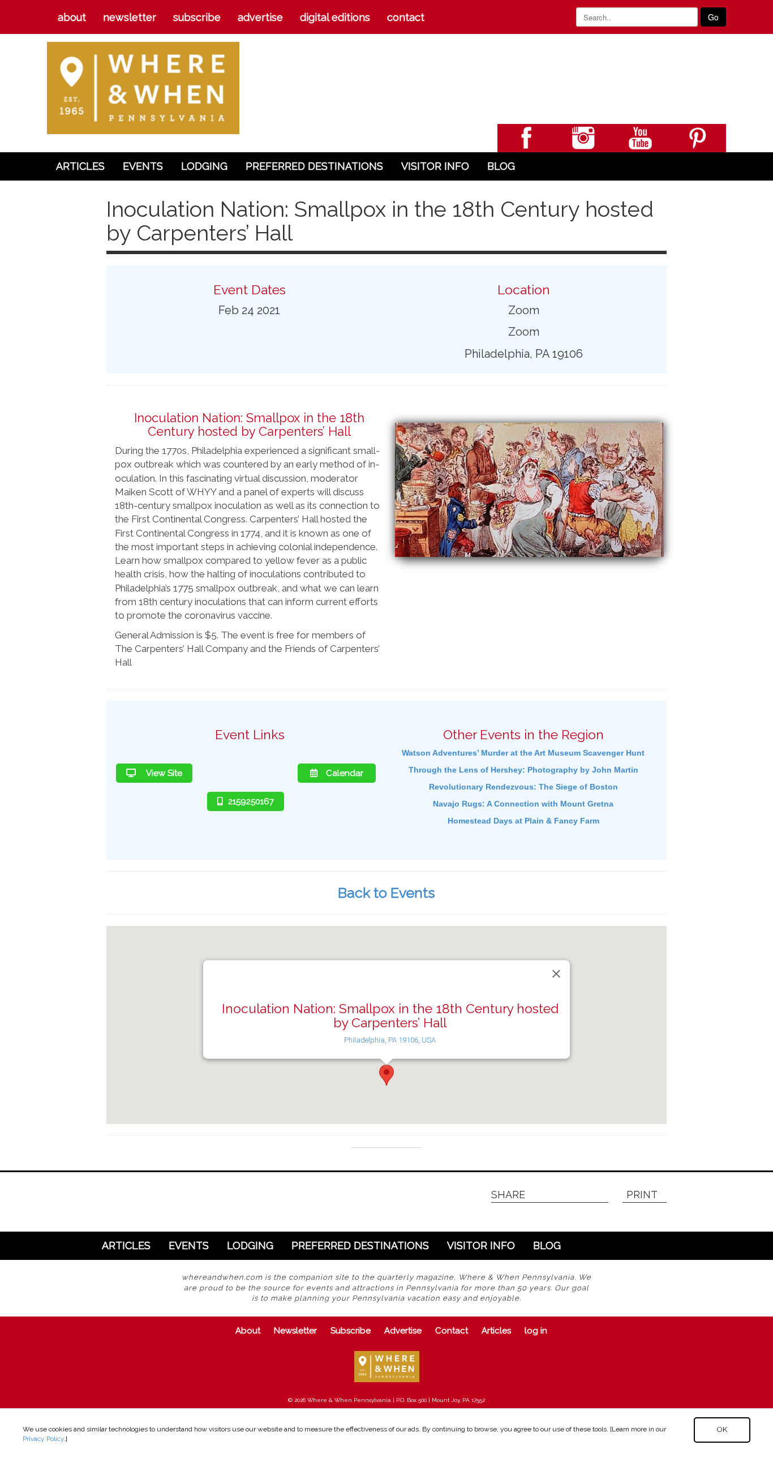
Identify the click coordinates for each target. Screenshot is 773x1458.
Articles (80, 166)
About (72, 17)
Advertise (260, 17)
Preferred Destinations (314, 166)
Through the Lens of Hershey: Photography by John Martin (523, 769)
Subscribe (197, 17)
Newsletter (129, 17)
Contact (405, 17)
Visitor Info (435, 166)
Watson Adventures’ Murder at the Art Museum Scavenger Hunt (523, 752)
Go (713, 17)
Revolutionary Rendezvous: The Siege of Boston (523, 786)
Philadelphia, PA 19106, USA (390, 1040)
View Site (163, 773)
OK (722, 1429)
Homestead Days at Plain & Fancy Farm (523, 820)
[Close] (556, 974)
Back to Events (386, 892)
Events (143, 166)
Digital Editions (335, 17)
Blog (501, 166)
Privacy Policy (43, 1439)
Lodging (204, 166)
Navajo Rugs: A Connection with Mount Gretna (523, 803)
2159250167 (251, 801)
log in (536, 1331)
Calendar (344, 773)
